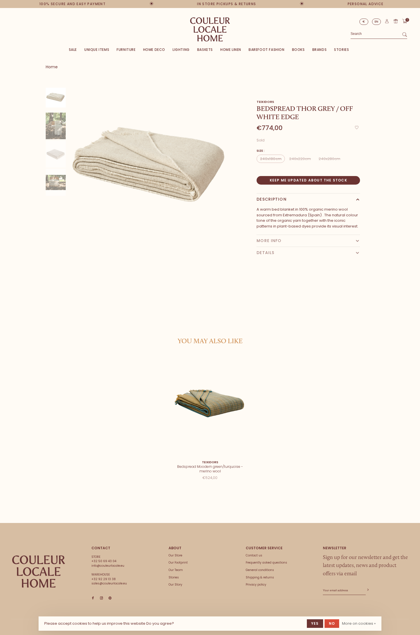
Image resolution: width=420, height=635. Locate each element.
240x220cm (300, 158)
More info (269, 240)
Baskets (205, 49)
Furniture (126, 49)
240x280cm (329, 158)
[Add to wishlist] (357, 128)
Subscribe (367, 590)
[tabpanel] (150, 167)
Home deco (154, 49)
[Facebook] (92, 598)
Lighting (181, 49)
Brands (319, 49)
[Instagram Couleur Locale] (101, 598)
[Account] (386, 22)
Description (271, 199)
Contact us (254, 555)
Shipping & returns (260, 577)
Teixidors (265, 101)
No (332, 623)
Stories (341, 49)
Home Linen (230, 49)
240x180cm (270, 158)
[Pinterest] (110, 598)
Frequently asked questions (266, 562)
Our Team (176, 570)
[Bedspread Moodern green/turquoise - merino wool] (210, 406)
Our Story (175, 584)
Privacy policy (256, 584)
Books (298, 49)
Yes (315, 623)
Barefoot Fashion (267, 49)
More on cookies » (359, 623)
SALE (73, 49)
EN (377, 21)
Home (52, 67)
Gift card (395, 21)
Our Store (175, 555)
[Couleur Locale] (38, 571)
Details (265, 252)
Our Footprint (178, 562)
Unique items (96, 49)
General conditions (260, 570)
